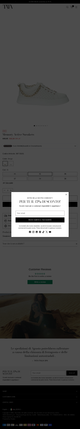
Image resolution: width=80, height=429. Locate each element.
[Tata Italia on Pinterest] (40, 232)
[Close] (66, 194)
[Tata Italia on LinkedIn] (36, 232)
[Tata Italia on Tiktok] (43, 232)
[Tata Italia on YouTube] (50, 232)
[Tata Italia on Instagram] (33, 232)
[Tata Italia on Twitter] (46, 232)
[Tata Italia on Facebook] (30, 232)
